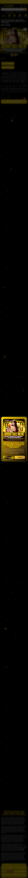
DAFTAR (20, 457)
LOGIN (8, 457)
